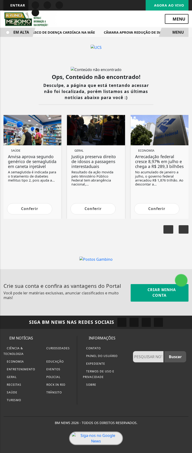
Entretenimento (20, 369)
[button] (183, 229)
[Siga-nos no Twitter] (146, 322)
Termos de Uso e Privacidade (98, 374)
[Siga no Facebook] (35, 5)
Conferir (29, 208)
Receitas (13, 385)
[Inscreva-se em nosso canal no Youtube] (158, 322)
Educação (54, 362)
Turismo (13, 400)
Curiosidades (57, 348)
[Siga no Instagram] (47, 5)
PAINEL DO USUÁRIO (101, 356)
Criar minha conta (161, 292)
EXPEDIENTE (95, 364)
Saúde (11, 392)
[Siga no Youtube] (59, 5)
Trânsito (53, 392)
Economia (15, 362)
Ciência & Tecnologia (14, 351)
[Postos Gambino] (96, 258)
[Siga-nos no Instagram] (134, 322)
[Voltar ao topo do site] (185, 249)
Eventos (52, 369)
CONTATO (93, 348)
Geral (11, 377)
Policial (52, 377)
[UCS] (96, 47)
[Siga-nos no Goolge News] (96, 438)
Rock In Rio (55, 385)
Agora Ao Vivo (168, 5)
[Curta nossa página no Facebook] (121, 322)
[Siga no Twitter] (35, 12)
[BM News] (30, 18)
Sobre (90, 385)
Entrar (17, 5)
